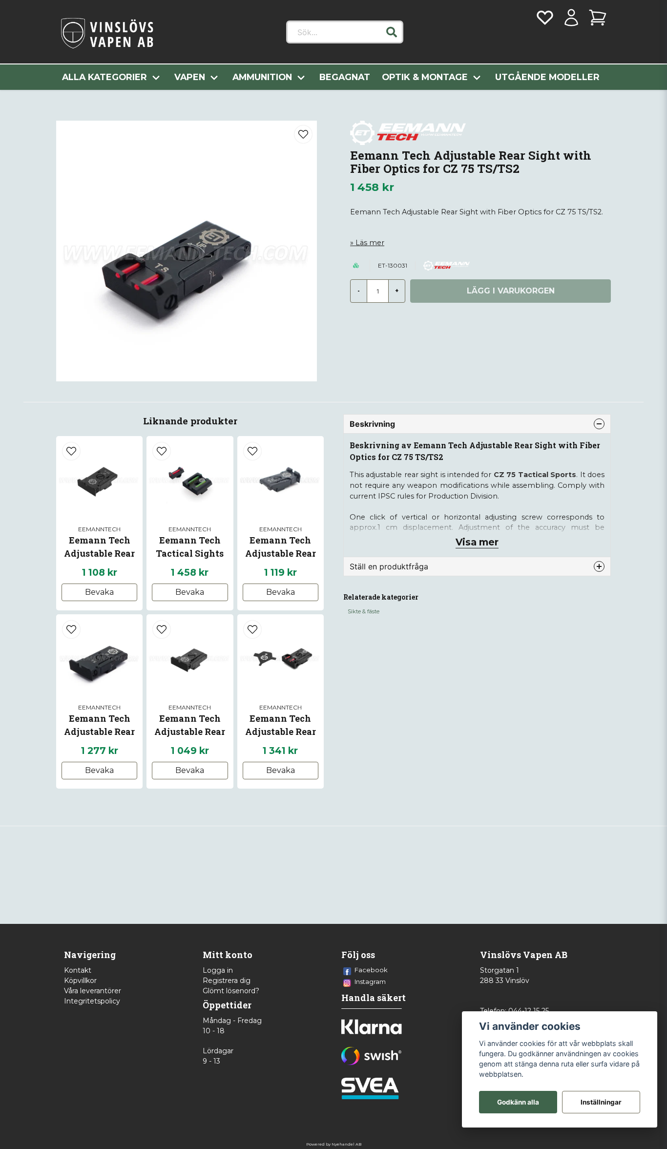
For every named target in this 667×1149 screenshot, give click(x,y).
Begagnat (344, 77)
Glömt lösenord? (231, 990)
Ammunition (262, 77)
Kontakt (77, 970)
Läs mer (369, 242)
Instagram (370, 981)
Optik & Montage (425, 77)
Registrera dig (226, 980)
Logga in (218, 970)
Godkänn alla (518, 1102)
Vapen (189, 77)
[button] (391, 32)
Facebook (371, 970)
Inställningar (601, 1102)
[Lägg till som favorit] (545, 17)
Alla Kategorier (104, 77)
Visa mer (477, 542)
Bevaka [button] (99, 592)
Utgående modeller (547, 77)
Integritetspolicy (92, 1001)
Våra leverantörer (92, 990)
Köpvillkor (80, 980)
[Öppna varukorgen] (597, 17)
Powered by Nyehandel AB (333, 1144)
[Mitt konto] (571, 17)
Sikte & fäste (363, 611)
